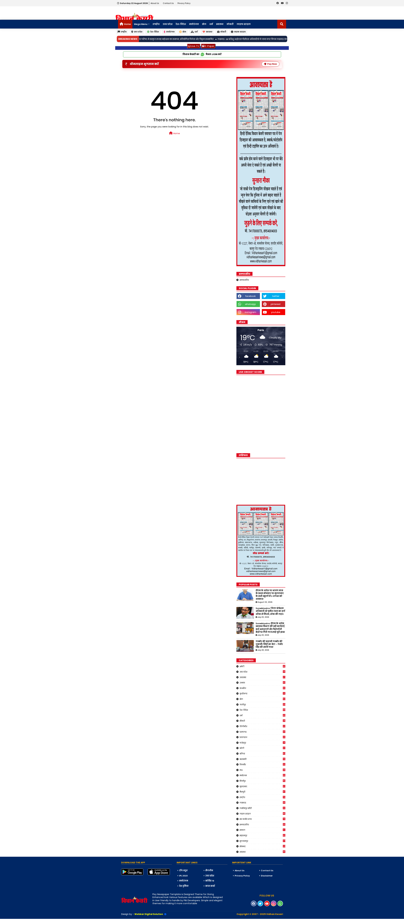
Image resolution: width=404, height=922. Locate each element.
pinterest (276, 304)
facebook (250, 296)
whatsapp (250, 304)
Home (127, 24)
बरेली (262, 748)
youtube (275, 312)
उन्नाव (262, 682)
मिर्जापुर (262, 780)
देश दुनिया (184, 885)
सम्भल (262, 829)
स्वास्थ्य (219, 24)
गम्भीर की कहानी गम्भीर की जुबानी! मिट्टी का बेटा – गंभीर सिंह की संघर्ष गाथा (269, 644)
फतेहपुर (262, 742)
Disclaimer (267, 875)
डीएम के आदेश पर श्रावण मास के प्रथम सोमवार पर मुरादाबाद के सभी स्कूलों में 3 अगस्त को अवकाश (270, 595)
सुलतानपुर (262, 841)
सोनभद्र (262, 846)
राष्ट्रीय (156, 24)
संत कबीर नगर (262, 819)
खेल (204, 24)
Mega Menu (140, 24)
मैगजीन (209, 870)
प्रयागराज (262, 737)
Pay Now (272, 63)
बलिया (262, 753)
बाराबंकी (262, 759)
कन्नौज (262, 688)
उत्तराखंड (262, 677)
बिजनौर (262, 764)
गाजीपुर (262, 704)
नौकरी (262, 720)
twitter (275, 296)
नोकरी (230, 24)
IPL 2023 (183, 875)
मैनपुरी (262, 791)
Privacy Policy (184, 3)
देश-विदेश (181, 24)
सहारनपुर (262, 835)
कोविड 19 (209, 880)
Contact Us (267, 870)
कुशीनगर (262, 693)
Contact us (168, 3)
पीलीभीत (262, 726)
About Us (155, 3)
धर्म (211, 24)
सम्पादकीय (244, 280)
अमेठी (262, 666)
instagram (250, 312)
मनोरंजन (194, 24)
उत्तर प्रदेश (167, 24)
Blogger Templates (23, 920)
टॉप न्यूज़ (183, 870)
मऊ (262, 770)
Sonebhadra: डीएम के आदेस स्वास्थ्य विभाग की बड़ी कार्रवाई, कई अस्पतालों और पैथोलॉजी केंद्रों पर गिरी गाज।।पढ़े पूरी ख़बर (270, 628)
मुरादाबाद (262, 786)
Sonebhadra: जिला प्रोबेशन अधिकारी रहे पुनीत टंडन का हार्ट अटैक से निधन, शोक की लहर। (270, 611)
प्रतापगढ (262, 731)
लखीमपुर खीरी (262, 808)
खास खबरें (210, 885)
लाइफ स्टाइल (244, 24)
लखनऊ (262, 802)
